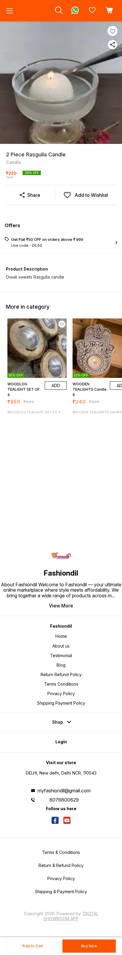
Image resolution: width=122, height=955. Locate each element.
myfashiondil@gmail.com (64, 790)
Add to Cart (32, 946)
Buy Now (89, 946)
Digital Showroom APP (71, 916)
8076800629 (64, 799)
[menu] (9, 10)
